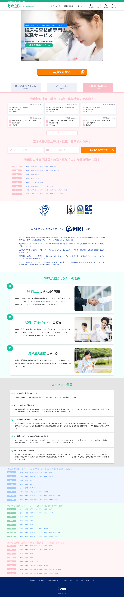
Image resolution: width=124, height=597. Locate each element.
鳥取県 (27, 190)
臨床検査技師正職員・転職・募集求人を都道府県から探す (62, 159)
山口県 (46, 190)
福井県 (37, 174)
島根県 (32, 190)
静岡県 (32, 182)
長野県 (37, 178)
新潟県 (27, 178)
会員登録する (62, 72)
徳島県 (51, 190)
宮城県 (41, 166)
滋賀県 (27, 186)
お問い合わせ (81, 6)
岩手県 (37, 166)
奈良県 (46, 186)
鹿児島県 (56, 193)
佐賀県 (32, 193)
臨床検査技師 (55, 6)
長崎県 (37, 193)
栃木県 (32, 170)
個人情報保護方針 (53, 580)
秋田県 (46, 166)
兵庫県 (41, 186)
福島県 (56, 166)
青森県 (32, 166)
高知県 (65, 190)
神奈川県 (56, 170)
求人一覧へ (61, 132)
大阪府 (37, 186)
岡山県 (37, 190)
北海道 (27, 166)
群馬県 (37, 170)
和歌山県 (52, 186)
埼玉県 (41, 170)
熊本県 (41, 193)
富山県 (27, 174)
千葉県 (46, 170)
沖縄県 (61, 193)
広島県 (41, 190)
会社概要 (32, 580)
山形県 (51, 166)
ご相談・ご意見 (68, 580)
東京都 (51, 170)
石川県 (32, 174)
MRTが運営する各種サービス (85, 580)
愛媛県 (60, 190)
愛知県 (37, 182)
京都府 (32, 186)
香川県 (56, 190)
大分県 (46, 193)
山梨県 (32, 178)
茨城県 (27, 170)
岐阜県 (27, 182)
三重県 (41, 182)
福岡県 (27, 193)
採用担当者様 (68, 6)
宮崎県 (51, 193)
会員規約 (41, 580)
